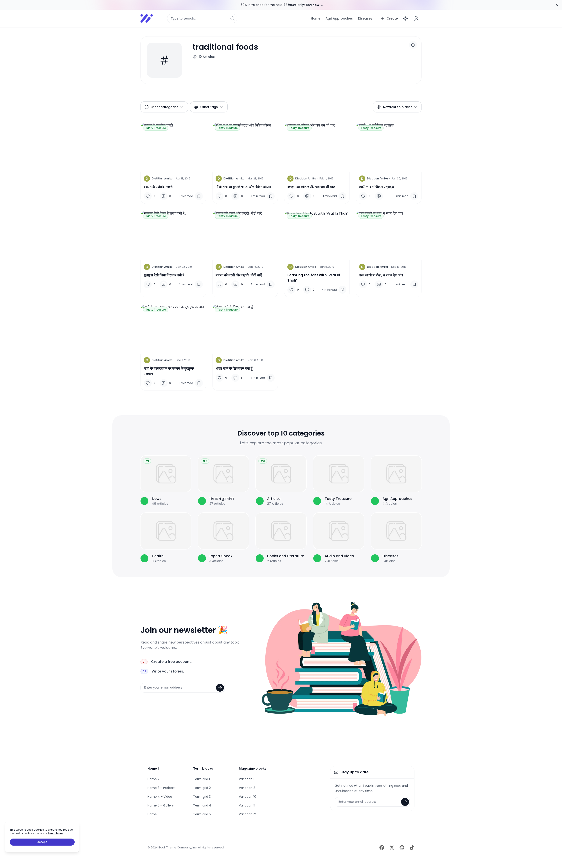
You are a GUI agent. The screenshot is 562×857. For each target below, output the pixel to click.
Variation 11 (247, 805)
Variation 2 (247, 788)
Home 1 (153, 768)
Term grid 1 (201, 779)
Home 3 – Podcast (162, 788)
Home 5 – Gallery (161, 805)
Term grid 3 (202, 796)
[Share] (413, 45)
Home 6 (154, 814)
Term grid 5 (202, 814)
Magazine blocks (252, 768)
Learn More (55, 833)
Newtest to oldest (397, 107)
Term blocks (203, 768)
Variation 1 (246, 779)
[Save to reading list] (199, 196)
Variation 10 (247, 796)
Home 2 (153, 779)
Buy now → (314, 5)
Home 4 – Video (160, 796)
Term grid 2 (202, 788)
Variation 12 (247, 814)
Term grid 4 (202, 805)
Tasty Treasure (155, 128)
